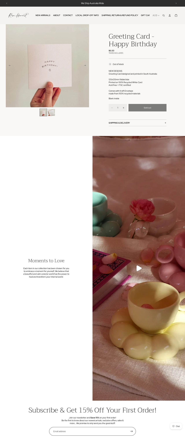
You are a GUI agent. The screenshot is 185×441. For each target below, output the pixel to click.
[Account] (169, 15)
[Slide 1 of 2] (43, 112)
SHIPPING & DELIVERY (119, 123)
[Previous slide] (7, 3)
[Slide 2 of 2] (51, 112)
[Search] (163, 15)
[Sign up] (131, 431)
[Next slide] (176, 3)
